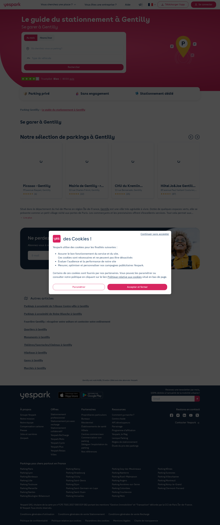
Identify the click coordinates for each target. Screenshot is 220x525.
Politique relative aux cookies (125, 276)
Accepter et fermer (137, 287)
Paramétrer (78, 287)
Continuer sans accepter (155, 234)
